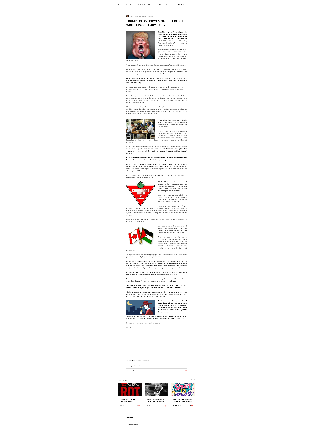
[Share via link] (139, 366)
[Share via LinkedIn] (135, 366)
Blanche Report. (130, 4)
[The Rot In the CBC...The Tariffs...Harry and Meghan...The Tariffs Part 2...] (130, 389)
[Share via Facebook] (127, 366)
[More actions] (186, 16)
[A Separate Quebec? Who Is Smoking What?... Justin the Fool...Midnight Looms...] (156, 389)
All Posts (120, 4)
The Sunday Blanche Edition (145, 4)
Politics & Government (161, 4)
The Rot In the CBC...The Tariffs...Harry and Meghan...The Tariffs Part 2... (129, 400)
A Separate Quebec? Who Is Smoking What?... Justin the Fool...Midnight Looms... (155, 400)
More (188, 4)
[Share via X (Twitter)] (131, 366)
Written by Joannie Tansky (143, 360)
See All (193, 380)
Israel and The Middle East (177, 4)
